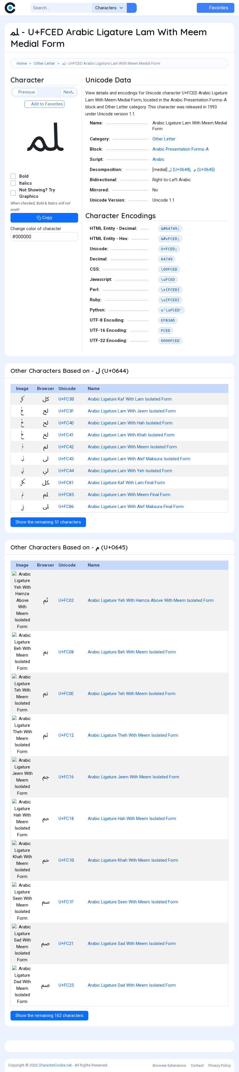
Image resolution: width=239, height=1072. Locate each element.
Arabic (158, 159)
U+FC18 (66, 818)
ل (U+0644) (179, 169)
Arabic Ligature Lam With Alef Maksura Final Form (136, 506)
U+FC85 (66, 494)
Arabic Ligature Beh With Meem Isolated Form (132, 652)
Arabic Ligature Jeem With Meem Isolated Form (133, 777)
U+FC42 (66, 446)
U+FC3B (66, 399)
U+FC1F (66, 901)
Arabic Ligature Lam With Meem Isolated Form (132, 446)
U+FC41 (66, 435)
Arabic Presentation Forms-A (180, 149)
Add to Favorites (46, 104)
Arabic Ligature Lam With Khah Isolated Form (131, 435)
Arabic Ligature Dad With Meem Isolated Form (132, 985)
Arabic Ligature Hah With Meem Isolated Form (132, 818)
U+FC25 (66, 985)
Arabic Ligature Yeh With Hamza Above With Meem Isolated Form (151, 600)
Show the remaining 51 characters (48, 522)
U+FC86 (66, 506)
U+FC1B (66, 860)
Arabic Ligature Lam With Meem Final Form (129, 494)
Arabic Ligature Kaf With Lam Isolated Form (130, 399)
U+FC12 (66, 735)
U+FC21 (66, 943)
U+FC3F (66, 411)
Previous (26, 92)
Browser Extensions (169, 1065)
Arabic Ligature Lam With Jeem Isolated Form (132, 411)
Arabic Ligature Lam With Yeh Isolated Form (130, 470)
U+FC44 (66, 470)
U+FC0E (66, 693)
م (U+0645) (204, 169)
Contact (197, 1065)
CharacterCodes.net (55, 1065)
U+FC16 (66, 777)
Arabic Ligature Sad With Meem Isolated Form (132, 943)
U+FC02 (66, 600)
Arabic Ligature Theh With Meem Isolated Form (133, 735)
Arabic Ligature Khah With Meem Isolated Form (133, 860)
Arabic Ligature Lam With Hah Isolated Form (130, 423)
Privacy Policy (219, 1065)
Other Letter (44, 63)
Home (22, 63)
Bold (24, 176)
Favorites (218, 7)
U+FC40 (66, 423)
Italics (25, 183)
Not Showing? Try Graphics (37, 193)
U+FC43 (66, 458)
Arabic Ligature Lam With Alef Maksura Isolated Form (139, 458)
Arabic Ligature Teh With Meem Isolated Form (131, 693)
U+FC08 (66, 652)
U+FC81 (66, 482)
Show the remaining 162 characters (49, 1015)
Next (68, 92)
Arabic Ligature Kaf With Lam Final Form (126, 482)
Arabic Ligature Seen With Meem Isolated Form (133, 901)
